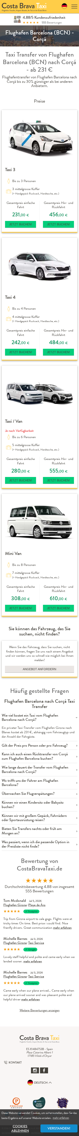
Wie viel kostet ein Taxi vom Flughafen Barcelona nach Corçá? (30, 717)
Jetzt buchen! (20, 224)
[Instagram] (35, 1070)
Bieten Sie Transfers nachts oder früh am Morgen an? (32, 831)
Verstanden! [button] (59, 1128)
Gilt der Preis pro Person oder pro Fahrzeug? (35, 745)
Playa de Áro (37, 904)
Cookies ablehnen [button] (20, 1128)
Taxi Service (36, 942)
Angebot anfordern (39, 669)
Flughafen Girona (15, 904)
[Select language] (64, 6)
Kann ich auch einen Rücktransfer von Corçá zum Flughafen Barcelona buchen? (35, 756)
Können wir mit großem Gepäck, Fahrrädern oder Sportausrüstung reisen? (34, 818)
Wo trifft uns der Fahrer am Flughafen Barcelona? (30, 782)
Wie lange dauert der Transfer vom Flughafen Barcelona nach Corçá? (35, 769)
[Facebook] (44, 1070)
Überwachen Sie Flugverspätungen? (28, 793)
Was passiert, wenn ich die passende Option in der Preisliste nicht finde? (35, 844)
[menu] (74, 6)
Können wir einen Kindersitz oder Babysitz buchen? (33, 804)
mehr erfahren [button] (61, 1118)
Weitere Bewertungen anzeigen (40, 1010)
